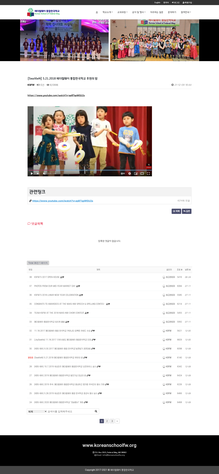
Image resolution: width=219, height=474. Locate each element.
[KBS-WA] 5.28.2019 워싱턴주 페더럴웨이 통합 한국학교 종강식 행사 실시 (66, 393)
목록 (177, 211)
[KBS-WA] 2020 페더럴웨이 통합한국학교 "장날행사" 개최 (59, 402)
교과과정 (121, 12)
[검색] (96, 411)
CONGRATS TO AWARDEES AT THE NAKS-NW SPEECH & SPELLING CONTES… (70, 304)
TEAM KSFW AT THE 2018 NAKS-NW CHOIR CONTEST (59, 313)
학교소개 (107, 12)
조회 (179, 270)
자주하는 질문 (156, 12)
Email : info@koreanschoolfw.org (111, 455)
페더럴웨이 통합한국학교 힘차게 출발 (49, 322)
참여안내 (185, 12)
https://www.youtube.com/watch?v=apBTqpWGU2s (56, 95)
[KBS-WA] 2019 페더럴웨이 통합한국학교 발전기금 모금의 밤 (60, 375)
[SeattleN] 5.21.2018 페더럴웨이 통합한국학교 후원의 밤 (58, 358)
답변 (187, 211)
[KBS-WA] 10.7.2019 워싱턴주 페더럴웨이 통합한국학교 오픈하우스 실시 (65, 366)
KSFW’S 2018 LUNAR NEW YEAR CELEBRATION (56, 295)
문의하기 (172, 12)
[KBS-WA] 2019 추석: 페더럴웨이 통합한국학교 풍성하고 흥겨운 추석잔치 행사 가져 (69, 384)
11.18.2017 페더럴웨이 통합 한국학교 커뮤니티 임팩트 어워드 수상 (62, 331)
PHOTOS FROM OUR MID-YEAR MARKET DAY (55, 286)
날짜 (187, 270)
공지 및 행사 (138, 12)
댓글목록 (37, 223)
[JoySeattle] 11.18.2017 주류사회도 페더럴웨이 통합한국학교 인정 (63, 340)
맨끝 (117, 421)
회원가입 (188, 2)
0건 (42, 84)
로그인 (177, 2)
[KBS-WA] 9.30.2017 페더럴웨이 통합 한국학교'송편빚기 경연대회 (62, 349)
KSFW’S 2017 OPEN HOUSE (47, 277)
